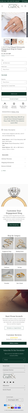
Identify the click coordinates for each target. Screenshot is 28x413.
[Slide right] (26, 42)
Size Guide (4, 75)
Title (2, 60)
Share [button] (4, 170)
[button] (2, 6)
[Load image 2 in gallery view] (14, 42)
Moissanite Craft (11, 410)
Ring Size (3, 79)
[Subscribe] (23, 359)
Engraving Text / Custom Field (8, 85)
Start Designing (14, 225)
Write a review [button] (14, 343)
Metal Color (4, 66)
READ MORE (5, 154)
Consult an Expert (14, 99)
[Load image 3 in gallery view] (21, 42)
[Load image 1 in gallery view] (7, 42)
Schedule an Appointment (14, 328)
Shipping (3, 55)
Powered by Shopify (19, 410)
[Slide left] (2, 42)
